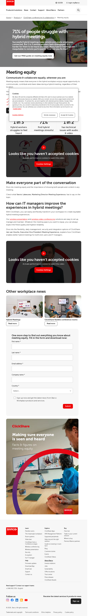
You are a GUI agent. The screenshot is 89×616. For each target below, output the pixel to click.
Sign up (76, 601)
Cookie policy (17, 109)
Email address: (17, 364)
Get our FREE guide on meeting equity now (33, 56)
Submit (68, 406)
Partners (61, 10)
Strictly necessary (50, 115)
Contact (33, 10)
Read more (12, 323)
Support (41, 10)
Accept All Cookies (67, 115)
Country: (15, 386)
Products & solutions (14, 10)
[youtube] (26, 600)
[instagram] (7, 600)
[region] (43, 104)
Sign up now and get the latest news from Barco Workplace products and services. (37, 399)
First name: (16, 341)
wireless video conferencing (43, 219)
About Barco (51, 10)
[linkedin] (16, 600)
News (26, 10)
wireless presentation (19, 219)
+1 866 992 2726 (14, 588)
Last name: (16, 353)
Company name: (18, 375)
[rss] (21, 600)
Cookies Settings (43, 164)
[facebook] (12, 600)
